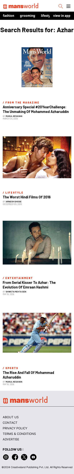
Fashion (8, 16)
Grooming (27, 16)
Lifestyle (47, 16)
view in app (61, 16)
